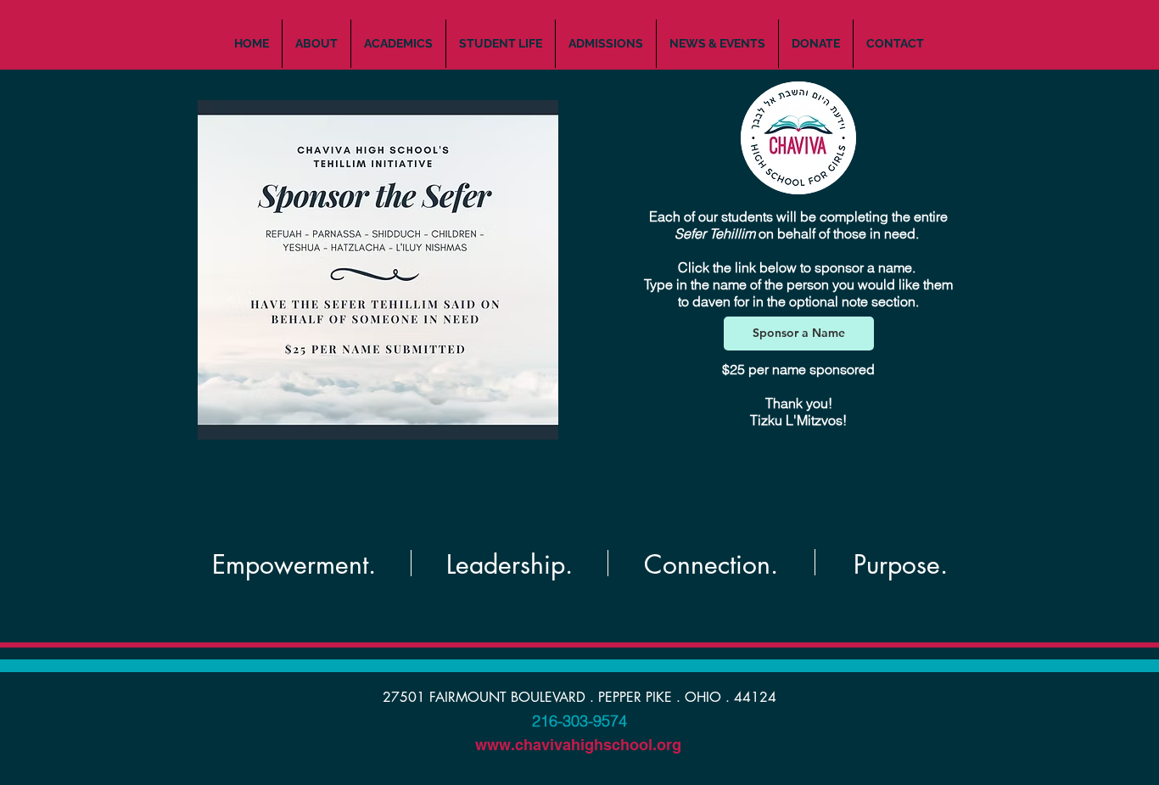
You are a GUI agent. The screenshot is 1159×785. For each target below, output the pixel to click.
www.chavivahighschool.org (578, 745)
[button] (316, 44)
